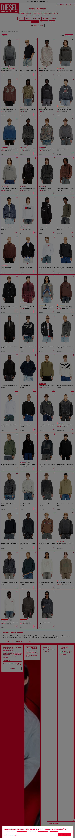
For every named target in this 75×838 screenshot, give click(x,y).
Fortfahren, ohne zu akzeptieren (11, 835)
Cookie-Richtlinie (54, 830)
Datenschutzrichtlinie (43, 830)
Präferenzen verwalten (22, 830)
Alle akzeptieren (64, 835)
